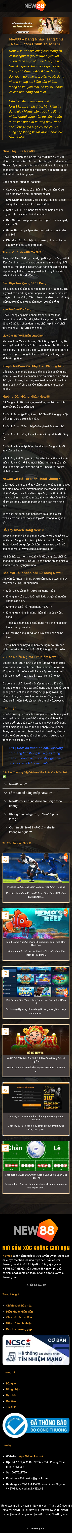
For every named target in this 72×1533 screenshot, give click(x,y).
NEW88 (7, 1255)
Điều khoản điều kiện (19, 1311)
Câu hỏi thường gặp (19, 1329)
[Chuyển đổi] (6, 784)
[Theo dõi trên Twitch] (44, 1285)
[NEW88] (36, 6)
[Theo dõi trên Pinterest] (31, 1285)
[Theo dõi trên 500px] (40, 1285)
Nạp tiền (11, 1395)
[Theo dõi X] (27, 1285)
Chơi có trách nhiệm (19, 1317)
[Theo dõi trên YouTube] (35, 1285)
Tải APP (11, 1407)
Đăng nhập (13, 1389)
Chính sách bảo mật (18, 1305)
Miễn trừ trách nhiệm (19, 1323)
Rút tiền (11, 1401)
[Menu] (5, 6)
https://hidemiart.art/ (30, 1456)
